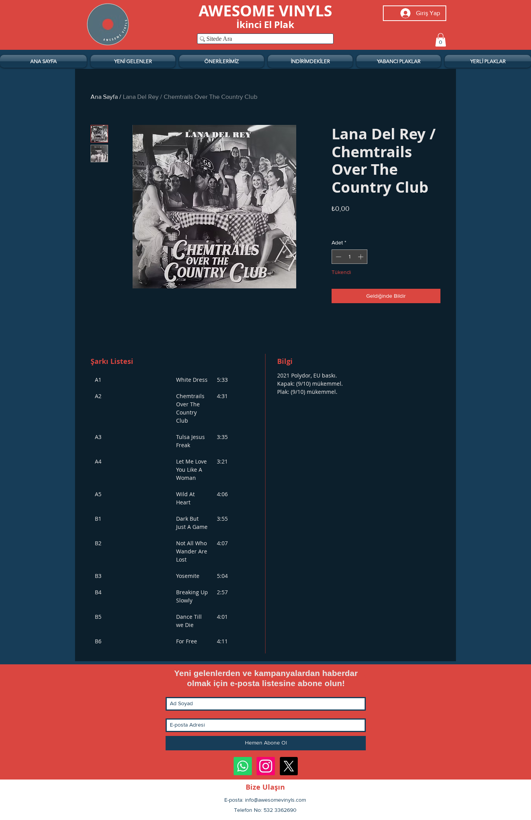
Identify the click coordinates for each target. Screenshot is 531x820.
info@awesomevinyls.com (275, 800)
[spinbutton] (349, 256)
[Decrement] (337, 256)
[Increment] (361, 256)
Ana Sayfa (104, 96)
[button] (440, 40)
